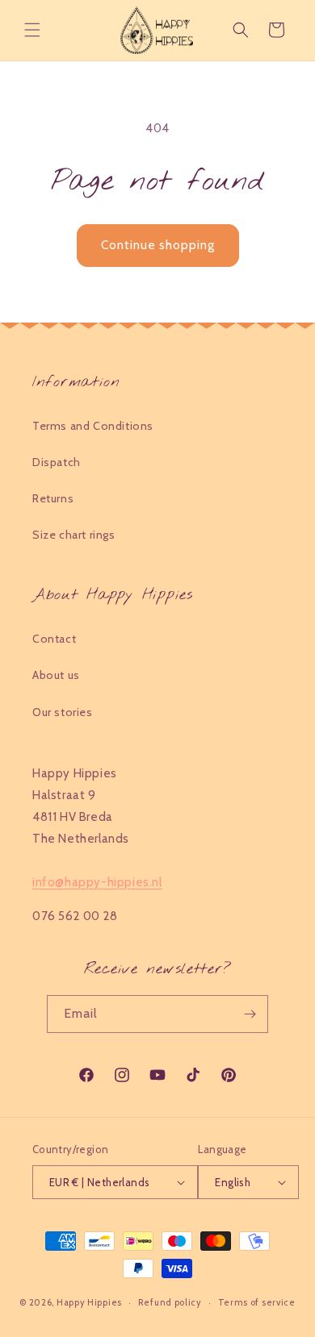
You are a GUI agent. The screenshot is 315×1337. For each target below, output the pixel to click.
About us (56, 675)
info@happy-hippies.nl (97, 882)
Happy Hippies (89, 1302)
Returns (53, 498)
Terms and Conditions (92, 426)
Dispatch (56, 462)
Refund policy (170, 1302)
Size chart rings (74, 534)
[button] (32, 30)
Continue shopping (158, 245)
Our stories (62, 712)
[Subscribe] (249, 1014)
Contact (54, 638)
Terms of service (257, 1302)
